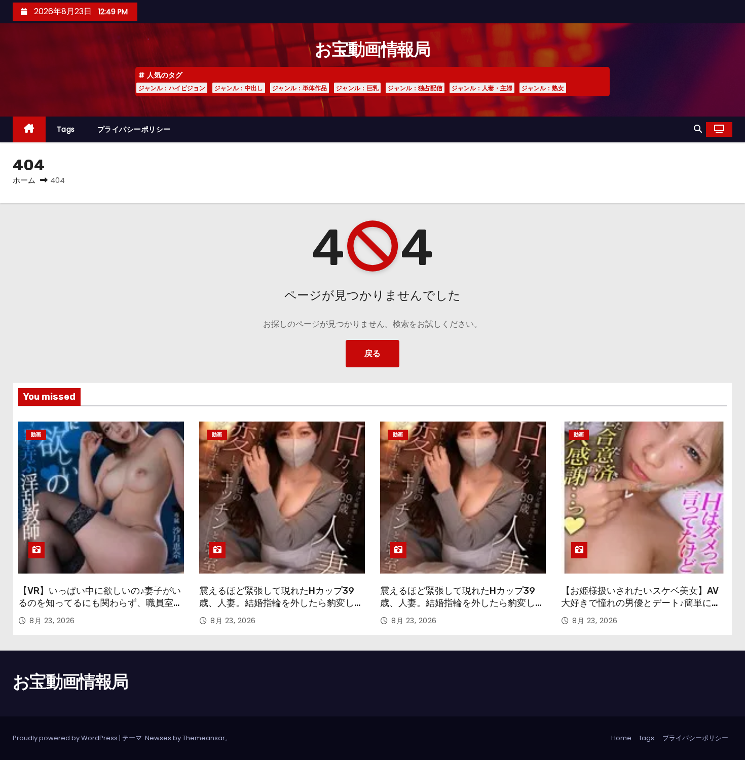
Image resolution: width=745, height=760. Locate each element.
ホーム (24, 180)
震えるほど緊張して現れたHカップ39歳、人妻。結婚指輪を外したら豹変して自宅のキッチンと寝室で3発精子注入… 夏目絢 (281, 609)
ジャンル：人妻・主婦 (482, 88)
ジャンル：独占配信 (415, 88)
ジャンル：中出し (238, 88)
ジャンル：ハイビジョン (171, 88)
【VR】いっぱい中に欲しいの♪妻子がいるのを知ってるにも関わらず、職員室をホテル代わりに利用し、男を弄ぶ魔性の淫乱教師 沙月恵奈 (100, 609)
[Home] (29, 129)
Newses (158, 738)
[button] (698, 129)
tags (66, 129)
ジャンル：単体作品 (299, 88)
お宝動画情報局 (372, 49)
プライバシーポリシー (134, 129)
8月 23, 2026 (52, 621)
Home (621, 738)
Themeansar (203, 738)
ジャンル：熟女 (543, 88)
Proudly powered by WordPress (66, 738)
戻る (372, 353)
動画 (36, 434)
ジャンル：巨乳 (357, 88)
